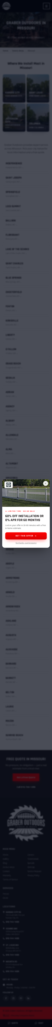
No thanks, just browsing (26, 543)
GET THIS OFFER (24, 535)
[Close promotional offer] (45, 483)
